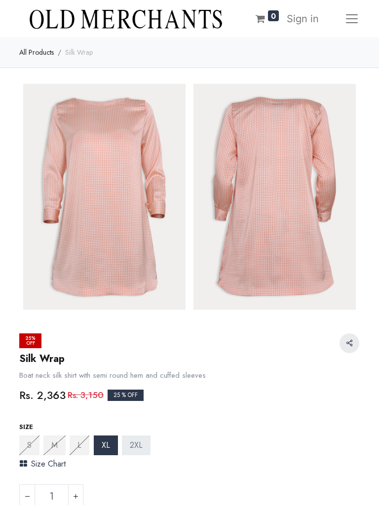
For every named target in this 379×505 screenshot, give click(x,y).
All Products (36, 52)
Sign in (303, 19)
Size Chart (48, 463)
